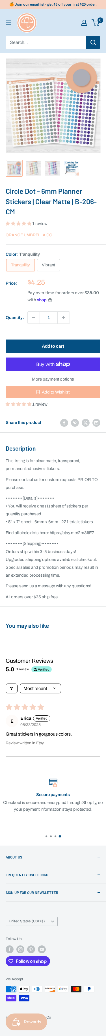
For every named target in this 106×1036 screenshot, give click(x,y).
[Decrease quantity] (34, 317)
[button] (19, 223)
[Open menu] (8, 23)
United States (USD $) (27, 921)
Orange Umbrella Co (29, 235)
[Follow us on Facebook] (10, 949)
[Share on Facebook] (64, 423)
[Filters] (12, 688)
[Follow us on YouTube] (42, 949)
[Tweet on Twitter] (86, 423)
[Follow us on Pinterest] (31, 949)
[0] (95, 22)
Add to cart (53, 346)
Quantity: (15, 317)
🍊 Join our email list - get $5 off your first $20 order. (53, 4)
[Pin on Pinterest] (75, 423)
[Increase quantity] (64, 317)
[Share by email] (96, 423)
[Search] (93, 42)
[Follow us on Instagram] (20, 949)
